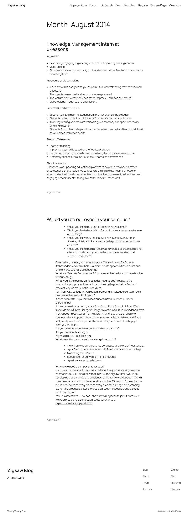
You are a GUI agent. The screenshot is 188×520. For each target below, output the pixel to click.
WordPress (176, 511)
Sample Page (158, 5)
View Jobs (175, 5)
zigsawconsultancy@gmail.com (74, 403)
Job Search (106, 5)
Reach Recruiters (126, 5)
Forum (93, 5)
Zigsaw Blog (16, 5)
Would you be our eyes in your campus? (88, 219)
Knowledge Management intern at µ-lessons (83, 46)
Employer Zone (78, 5)
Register (143, 5)
